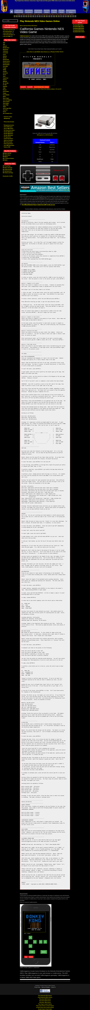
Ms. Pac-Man (6, 83)
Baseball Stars (6, 47)
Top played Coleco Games (78, 31)
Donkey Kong (6, 59)
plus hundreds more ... (8, 113)
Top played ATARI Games (78, 28)
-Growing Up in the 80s (8, 176)
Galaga (4, 69)
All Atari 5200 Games (8, 133)
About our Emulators (8, 140)
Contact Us (53, 987)
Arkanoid (5, 46)
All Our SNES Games (8, 128)
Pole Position (6, 91)
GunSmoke (5, 73)
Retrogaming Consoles (9, 125)
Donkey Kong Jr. (6, 61)
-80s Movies (5, 156)
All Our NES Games (8, 126)
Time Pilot (5, 110)
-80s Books (5, 160)
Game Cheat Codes (7, 33)
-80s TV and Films (6, 166)
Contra (4, 54)
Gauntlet (5, 71)
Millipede (5, 81)
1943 (4, 44)
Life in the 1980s (6, 36)
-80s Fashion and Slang (8, 172)
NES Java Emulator (8, 142)
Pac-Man (5, 84)
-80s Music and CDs (7, 153)
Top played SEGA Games (78, 29)
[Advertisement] (45, 6)
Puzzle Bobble (6, 94)
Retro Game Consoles (8, 29)
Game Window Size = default (41, 87)
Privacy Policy (37, 987)
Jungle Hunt (5, 78)
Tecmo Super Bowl (7, 108)
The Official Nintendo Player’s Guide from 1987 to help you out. (38, 204)
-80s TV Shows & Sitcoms (8, 158)
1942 (4, 42)
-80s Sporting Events (7, 171)
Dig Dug (4, 57)
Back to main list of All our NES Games (28, 25)
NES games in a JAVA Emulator (45, 135)
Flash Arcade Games (8, 143)
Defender (5, 56)
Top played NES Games (78, 24)
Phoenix (5, 89)
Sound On (23, 87)
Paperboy (5, 86)
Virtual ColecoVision (8, 138)
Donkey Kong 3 (6, 62)
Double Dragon (6, 64)
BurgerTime (5, 49)
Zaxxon (4, 111)
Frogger (4, 67)
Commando (5, 52)
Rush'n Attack (6, 98)
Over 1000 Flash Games (9, 145)
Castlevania (5, 51)
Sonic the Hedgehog (7, 99)
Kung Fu (5, 79)
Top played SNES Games (78, 26)
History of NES (7, 147)
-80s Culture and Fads (7, 169)
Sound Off (30, 87)
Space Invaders (6, 101)
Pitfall (4, 88)
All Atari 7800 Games (8, 135)
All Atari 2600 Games (8, 131)
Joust (4, 76)
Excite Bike (5, 66)
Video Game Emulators (8, 34)
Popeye (4, 93)
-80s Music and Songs (7, 167)
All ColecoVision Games (9, 130)
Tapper (4, 106)
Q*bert (4, 96)
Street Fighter (6, 103)
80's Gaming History (7, 31)
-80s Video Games (6, 155)
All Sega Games (7, 136)
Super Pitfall (5, 104)
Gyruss (4, 74)
